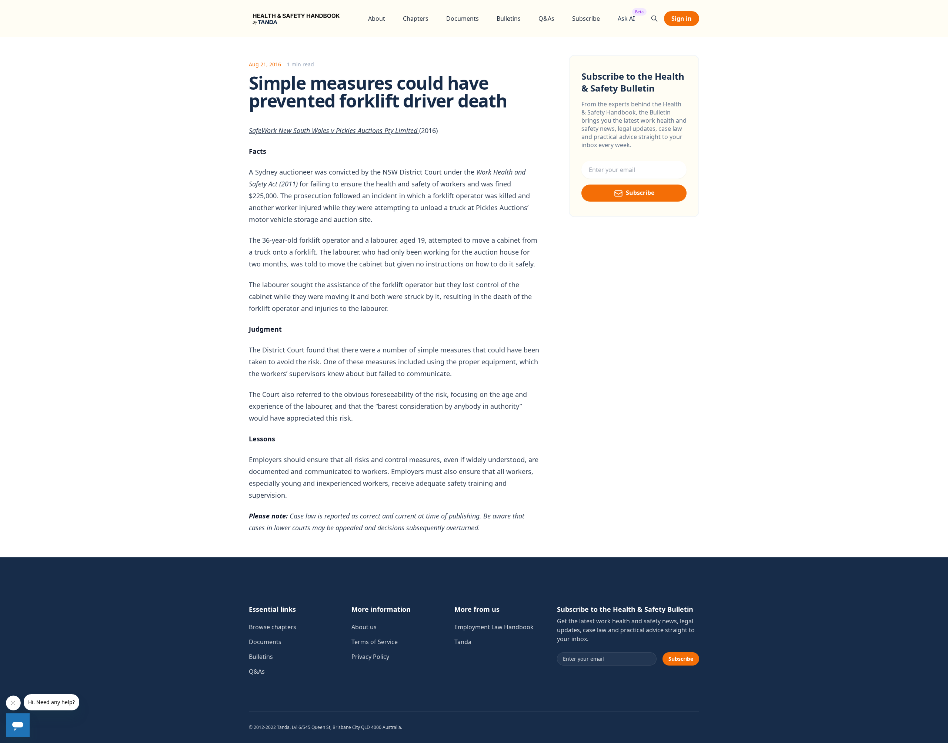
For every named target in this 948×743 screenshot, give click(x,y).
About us (364, 627)
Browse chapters (272, 627)
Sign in (681, 18)
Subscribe (586, 18)
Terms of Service (374, 642)
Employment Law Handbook (494, 627)
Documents (462, 18)
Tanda (462, 642)
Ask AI (626, 18)
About (376, 18)
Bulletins (509, 18)
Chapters (415, 18)
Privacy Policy (370, 657)
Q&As (546, 18)
